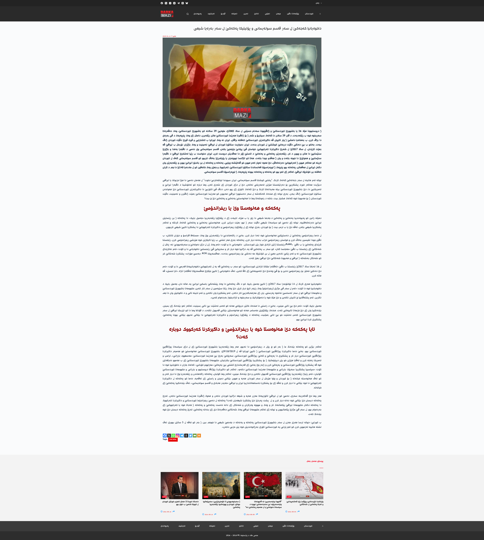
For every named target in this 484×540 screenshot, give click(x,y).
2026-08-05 (292, 512)
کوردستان (309, 13)
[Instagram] (170, 3)
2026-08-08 (250, 515)
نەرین (246, 13)
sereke (172, 439)
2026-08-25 (208, 515)
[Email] (195, 435)
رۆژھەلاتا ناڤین (293, 13)
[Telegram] (178, 3)
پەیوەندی (198, 13)
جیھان (278, 13)
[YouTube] (174, 3)
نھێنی (267, 13)
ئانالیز (256, 13)
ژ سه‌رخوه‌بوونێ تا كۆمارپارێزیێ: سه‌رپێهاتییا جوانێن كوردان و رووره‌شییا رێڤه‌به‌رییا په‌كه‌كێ (221, 504)
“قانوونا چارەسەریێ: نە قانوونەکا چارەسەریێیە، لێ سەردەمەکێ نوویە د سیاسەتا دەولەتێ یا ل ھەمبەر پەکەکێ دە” (263, 504)
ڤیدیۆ (223, 13)
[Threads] (183, 3)
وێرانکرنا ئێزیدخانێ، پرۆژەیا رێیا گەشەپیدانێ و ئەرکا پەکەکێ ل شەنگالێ (305, 503)
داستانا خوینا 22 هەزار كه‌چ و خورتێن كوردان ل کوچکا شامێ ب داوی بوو (180, 503)
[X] (169, 435)
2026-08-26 (167, 512)
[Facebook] (162, 3)
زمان (317, 3)
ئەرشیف (211, 13)
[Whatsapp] (173, 435)
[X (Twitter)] (166, 3)
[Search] (188, 14)
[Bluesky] (187, 3)
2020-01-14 (167, 36)
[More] (199, 435)
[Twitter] (190, 435)
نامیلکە (234, 13)
